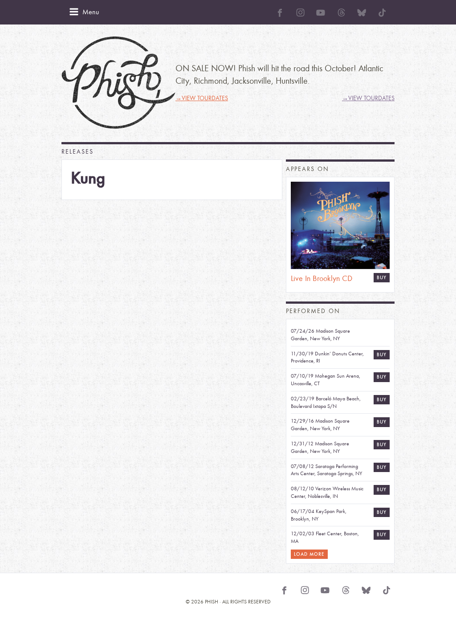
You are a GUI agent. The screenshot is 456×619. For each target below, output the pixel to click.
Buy (382, 278)
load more (309, 554)
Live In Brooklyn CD (321, 278)
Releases (77, 151)
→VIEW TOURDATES (201, 98)
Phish (118, 83)
